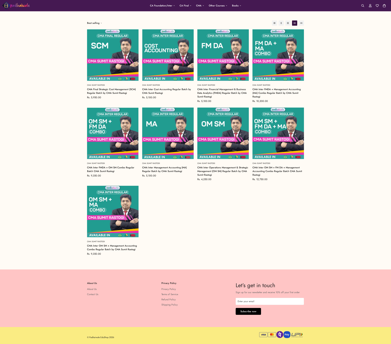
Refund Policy (168, 299)
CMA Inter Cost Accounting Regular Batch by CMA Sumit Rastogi (166, 91)
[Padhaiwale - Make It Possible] (16, 5)
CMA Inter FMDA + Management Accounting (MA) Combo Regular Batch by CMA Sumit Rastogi (276, 93)
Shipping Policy (169, 304)
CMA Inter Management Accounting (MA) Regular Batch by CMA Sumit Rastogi (164, 169)
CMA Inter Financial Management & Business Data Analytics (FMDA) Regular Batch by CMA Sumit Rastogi (222, 93)
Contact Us (92, 294)
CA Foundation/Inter (161, 5)
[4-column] (294, 23)
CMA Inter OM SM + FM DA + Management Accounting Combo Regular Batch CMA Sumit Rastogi (277, 171)
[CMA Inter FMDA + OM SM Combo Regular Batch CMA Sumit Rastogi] (113, 133)
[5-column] (301, 23)
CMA (198, 5)
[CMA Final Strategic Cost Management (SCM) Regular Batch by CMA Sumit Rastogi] (113, 55)
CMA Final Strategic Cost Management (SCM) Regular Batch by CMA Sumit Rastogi (111, 91)
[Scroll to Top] (385, 327)
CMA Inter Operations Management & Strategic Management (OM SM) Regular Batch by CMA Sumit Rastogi (222, 171)
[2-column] (281, 23)
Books (235, 5)
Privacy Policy (168, 289)
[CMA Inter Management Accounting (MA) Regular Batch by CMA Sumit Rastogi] (168, 133)
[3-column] (288, 23)
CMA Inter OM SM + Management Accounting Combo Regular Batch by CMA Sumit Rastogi (112, 247)
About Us (92, 289)
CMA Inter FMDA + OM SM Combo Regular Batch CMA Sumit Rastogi (110, 169)
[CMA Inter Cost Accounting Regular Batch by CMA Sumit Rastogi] (168, 55)
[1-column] (274, 23)
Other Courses (217, 5)
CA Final (184, 5)
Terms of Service (169, 294)
